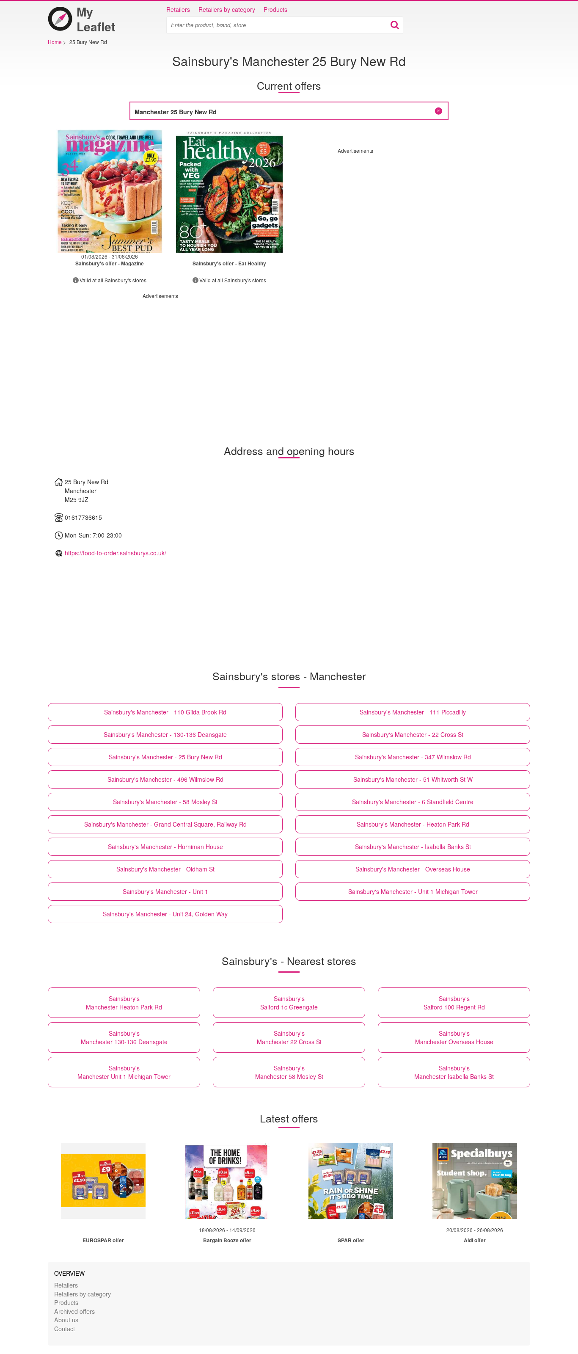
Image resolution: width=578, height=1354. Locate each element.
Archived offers (74, 1311)
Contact (64, 1328)
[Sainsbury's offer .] (229, 191)
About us (66, 1319)
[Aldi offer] (474, 1181)
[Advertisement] (409, 213)
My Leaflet (96, 19)
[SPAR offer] (350, 1181)
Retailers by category (226, 9)
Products (275, 9)
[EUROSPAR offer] (103, 1181)
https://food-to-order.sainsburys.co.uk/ (115, 553)
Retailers (178, 9)
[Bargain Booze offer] (227, 1181)
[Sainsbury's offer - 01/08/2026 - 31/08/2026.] (109, 191)
